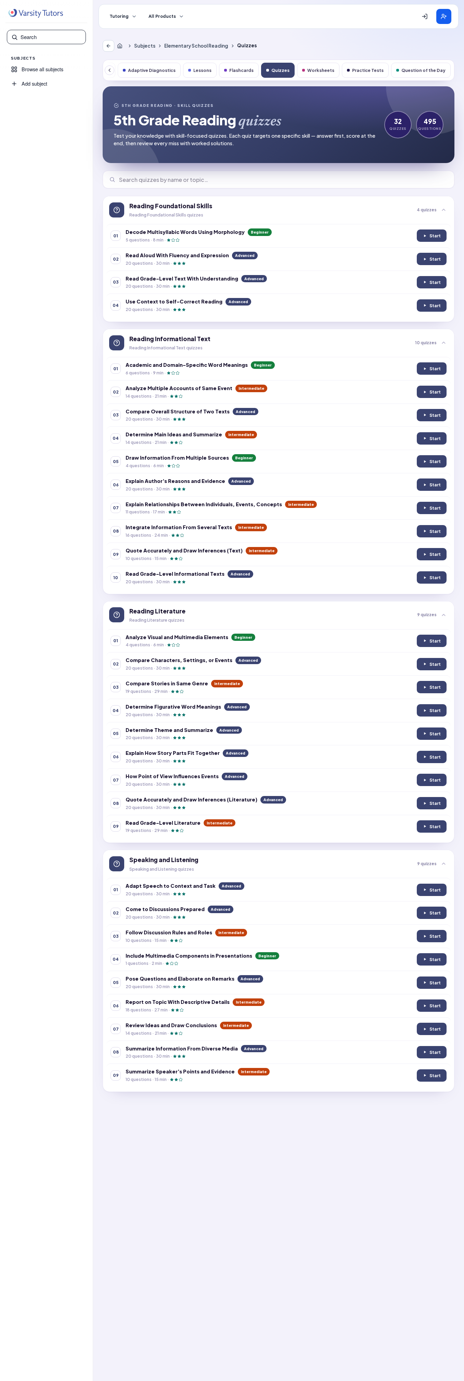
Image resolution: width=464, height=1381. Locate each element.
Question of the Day (423, 70)
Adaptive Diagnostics (152, 70)
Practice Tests (368, 70)
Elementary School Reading (196, 46)
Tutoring (119, 16)
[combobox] (51, 37)
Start (434, 237)
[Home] (121, 45)
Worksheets (320, 70)
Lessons (202, 70)
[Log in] (424, 16)
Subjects (144, 46)
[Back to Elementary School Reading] (108, 45)
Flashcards (241, 70)
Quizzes (280, 70)
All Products (162, 16)
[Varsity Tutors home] (35, 13)
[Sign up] (443, 16)
